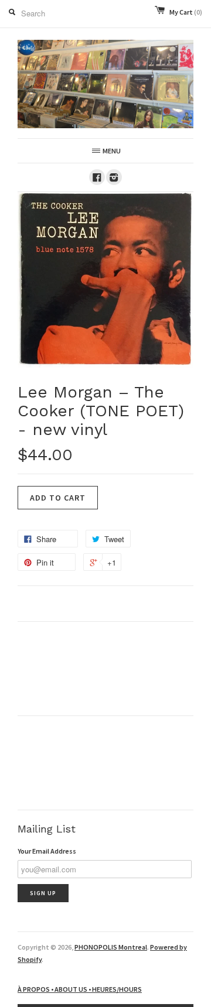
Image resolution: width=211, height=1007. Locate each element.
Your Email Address (47, 851)
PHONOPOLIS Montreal (110, 947)
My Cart (185, 12)
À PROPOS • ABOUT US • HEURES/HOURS (80, 989)
